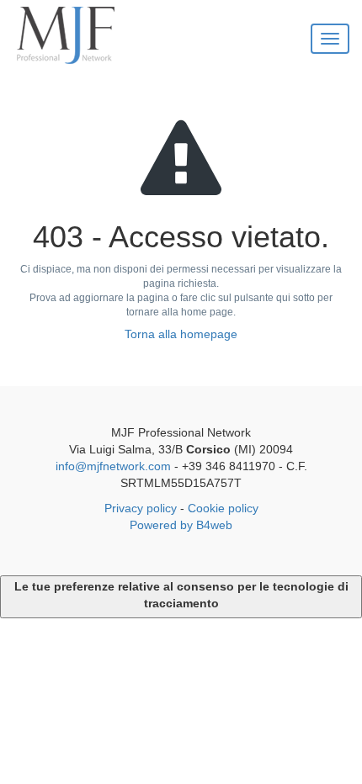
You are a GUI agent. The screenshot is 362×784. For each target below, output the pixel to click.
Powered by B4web (181, 525)
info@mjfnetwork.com (113, 466)
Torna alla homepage (181, 334)
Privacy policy (140, 508)
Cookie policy (223, 508)
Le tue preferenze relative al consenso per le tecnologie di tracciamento (181, 595)
